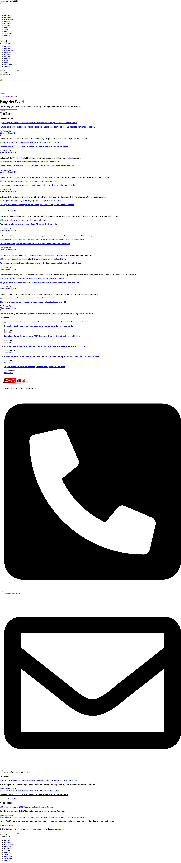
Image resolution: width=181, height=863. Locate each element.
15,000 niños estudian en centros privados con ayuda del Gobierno (34, 367)
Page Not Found (11, 96)
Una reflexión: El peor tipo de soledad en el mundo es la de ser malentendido (35, 244)
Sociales (7, 25)
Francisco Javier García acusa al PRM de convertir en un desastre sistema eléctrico (38, 185)
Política (7, 27)
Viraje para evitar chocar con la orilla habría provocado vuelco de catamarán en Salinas (39, 282)
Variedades (8, 33)
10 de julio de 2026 (7, 825)
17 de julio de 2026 (7, 815)
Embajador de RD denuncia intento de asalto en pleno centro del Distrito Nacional (37, 166)
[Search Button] (18, 39)
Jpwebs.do (59, 829)
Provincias (8, 31)
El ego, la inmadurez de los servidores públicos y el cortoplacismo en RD (33, 302)
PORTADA (8, 15)
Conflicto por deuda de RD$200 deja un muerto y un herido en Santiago (32, 811)
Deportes (7, 21)
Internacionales (9, 19)
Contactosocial (11, 829)
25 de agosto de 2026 (8, 133)
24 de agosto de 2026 (8, 269)
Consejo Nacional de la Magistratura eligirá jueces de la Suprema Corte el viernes (37, 205)
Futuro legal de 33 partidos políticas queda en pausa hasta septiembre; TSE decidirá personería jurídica (47, 127)
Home (2, 96)
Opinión (7, 35)
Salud (6, 29)
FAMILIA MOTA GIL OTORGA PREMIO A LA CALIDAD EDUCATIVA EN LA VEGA (34, 146)
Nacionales (8, 17)
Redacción (7, 131)
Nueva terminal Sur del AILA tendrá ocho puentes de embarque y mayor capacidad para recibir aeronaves (52, 356)
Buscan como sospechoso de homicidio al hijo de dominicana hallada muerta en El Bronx (40, 263)
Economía (7, 23)
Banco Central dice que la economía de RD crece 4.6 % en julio (28, 224)
